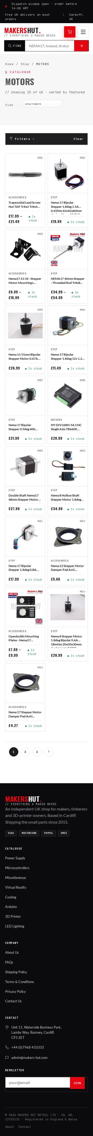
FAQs (9, 962)
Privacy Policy (15, 991)
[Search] (81, 45)
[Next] (48, 751)
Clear (78, 139)
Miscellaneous (15, 878)
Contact (24, 1127)
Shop (25, 64)
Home (9, 64)
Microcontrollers (17, 868)
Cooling (10, 897)
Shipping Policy (16, 972)
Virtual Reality (15, 887)
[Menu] (83, 32)
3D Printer (13, 916)
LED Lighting (14, 926)
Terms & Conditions (19, 982)
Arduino (11, 907)
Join (77, 1083)
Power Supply (15, 858)
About (9, 1127)
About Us (12, 952)
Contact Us (13, 1001)
